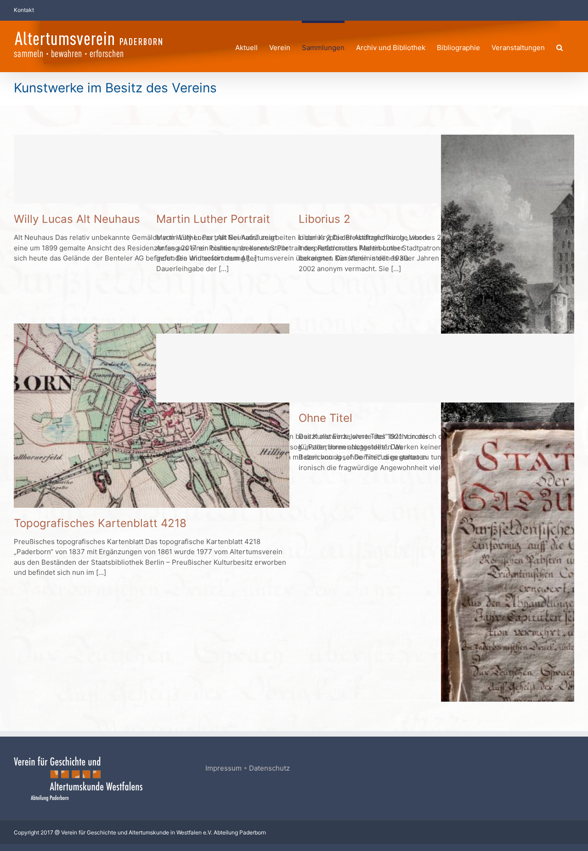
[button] (559, 46)
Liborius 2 (325, 219)
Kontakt (24, 9)
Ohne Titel (325, 418)
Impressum (223, 768)
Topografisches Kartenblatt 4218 (100, 523)
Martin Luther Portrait (213, 219)
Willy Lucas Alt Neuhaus (77, 219)
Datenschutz (269, 768)
